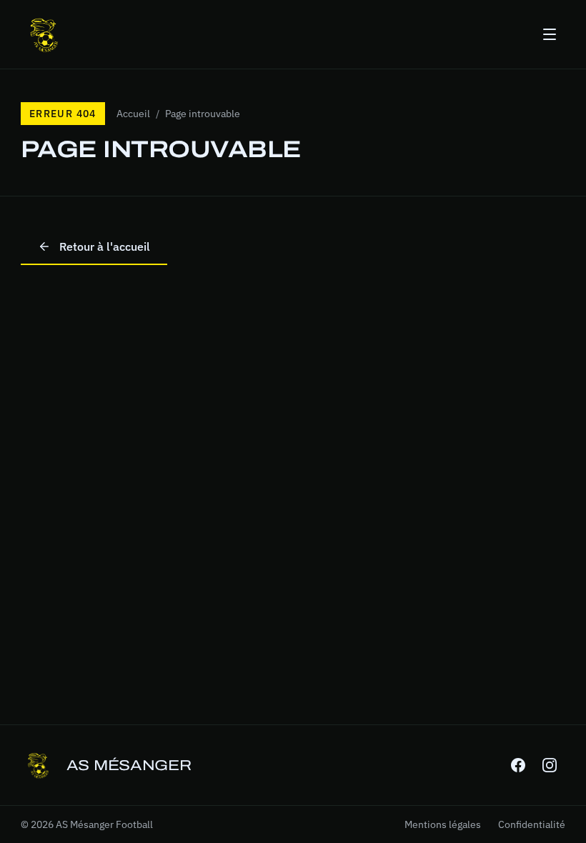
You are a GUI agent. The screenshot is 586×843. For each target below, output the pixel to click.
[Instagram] (549, 765)
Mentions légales (442, 824)
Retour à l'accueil (104, 246)
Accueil (133, 113)
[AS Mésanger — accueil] (43, 34)
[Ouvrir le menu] (549, 34)
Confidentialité (531, 824)
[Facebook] (518, 765)
